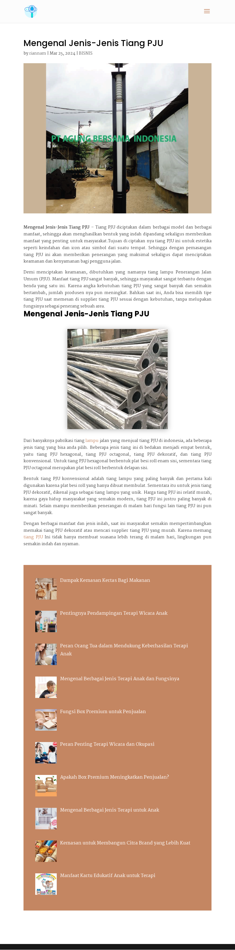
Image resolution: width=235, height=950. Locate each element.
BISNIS (86, 53)
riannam (37, 53)
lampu (92, 440)
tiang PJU (33, 537)
